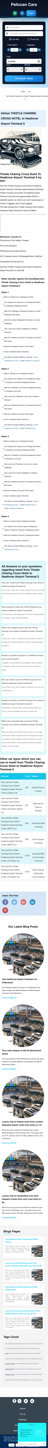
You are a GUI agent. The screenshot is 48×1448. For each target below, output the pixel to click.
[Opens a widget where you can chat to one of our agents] (32, 1434)
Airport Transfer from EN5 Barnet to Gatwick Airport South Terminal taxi (23, 1369)
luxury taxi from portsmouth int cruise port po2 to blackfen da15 (23, 1354)
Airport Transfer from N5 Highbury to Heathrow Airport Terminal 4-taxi (22, 1364)
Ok (11, 1445)
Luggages (31, 45)
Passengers (12, 45)
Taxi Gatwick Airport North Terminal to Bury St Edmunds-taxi (24, 1344)
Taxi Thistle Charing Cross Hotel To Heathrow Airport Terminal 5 (27, 97)
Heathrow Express (32, 361)
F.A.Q (22, 1414)
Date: (8, 57)
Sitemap (22, 1419)
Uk (29, 91)
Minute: (27, 65)
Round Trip (35, 39)
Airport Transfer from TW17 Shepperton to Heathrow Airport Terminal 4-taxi (23, 1375)
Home (23, 91)
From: (11, 27)
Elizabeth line (30, 428)
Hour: (8, 65)
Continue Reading (9, 997)
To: (10, 33)
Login (31, 13)
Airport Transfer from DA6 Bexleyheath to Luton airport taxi (23, 1380)
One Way (15, 39)
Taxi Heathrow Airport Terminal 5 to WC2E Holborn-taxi (22, 1348)
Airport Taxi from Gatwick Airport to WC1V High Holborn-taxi (24, 1359)
